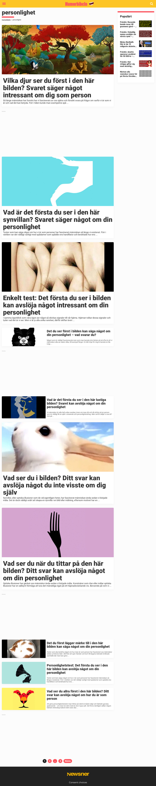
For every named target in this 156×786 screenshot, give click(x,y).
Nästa (68, 761)
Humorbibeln (6, 20)
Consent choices (78, 782)
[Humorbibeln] (77, 3)
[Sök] (152, 3)
